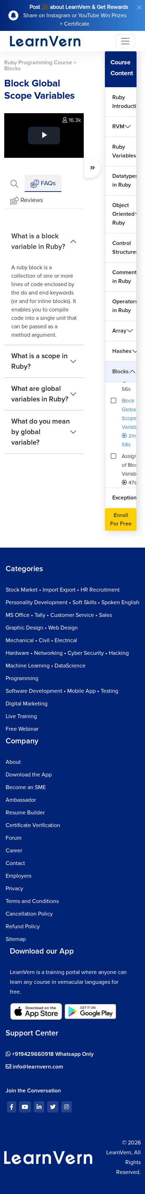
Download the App (29, 774)
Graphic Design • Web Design (42, 627)
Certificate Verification (33, 825)
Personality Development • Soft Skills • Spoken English (72, 602)
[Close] (139, 7)
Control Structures (124, 248)
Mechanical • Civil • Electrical (41, 640)
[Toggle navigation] (125, 41)
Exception (124, 497)
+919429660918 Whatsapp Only (52, 1054)
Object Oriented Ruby (123, 214)
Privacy (14, 888)
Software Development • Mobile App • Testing (62, 691)
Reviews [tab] (31, 200)
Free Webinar (22, 728)
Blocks (120, 371)
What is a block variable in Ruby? (38, 241)
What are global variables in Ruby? (39, 394)
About (13, 762)
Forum (13, 837)
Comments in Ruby (124, 277)
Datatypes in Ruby (124, 180)
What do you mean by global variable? (40, 432)
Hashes (122, 351)
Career (14, 850)
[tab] (14, 183)
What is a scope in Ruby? (39, 361)
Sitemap (16, 939)
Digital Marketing (27, 703)
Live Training (21, 716)
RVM (118, 126)
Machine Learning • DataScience (46, 665)
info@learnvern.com (37, 1066)
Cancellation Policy (29, 913)
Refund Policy (23, 926)
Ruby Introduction (124, 102)
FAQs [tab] (47, 183)
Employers (18, 875)
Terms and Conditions (32, 901)
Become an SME (26, 787)
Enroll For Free (121, 519)
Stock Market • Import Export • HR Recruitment (63, 589)
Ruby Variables (124, 151)
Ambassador (21, 799)
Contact (15, 863)
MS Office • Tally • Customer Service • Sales (59, 615)
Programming (22, 678)
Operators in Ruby (124, 306)
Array (119, 330)
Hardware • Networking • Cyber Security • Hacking (67, 653)
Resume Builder (25, 812)
